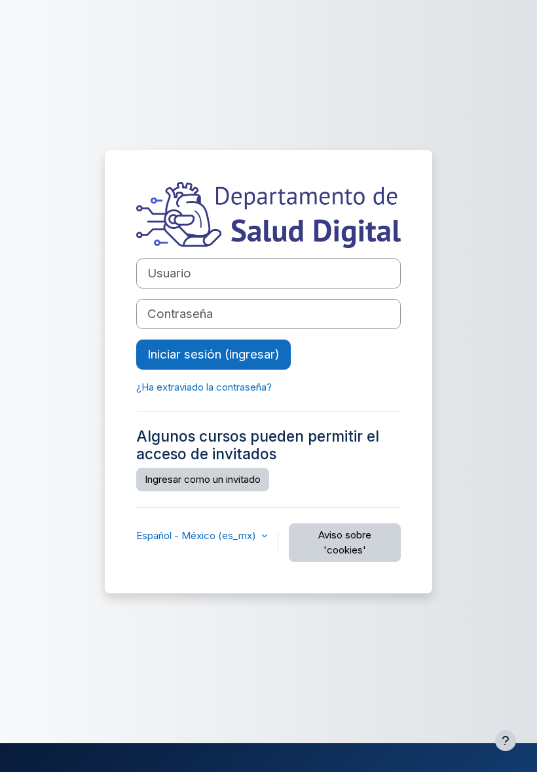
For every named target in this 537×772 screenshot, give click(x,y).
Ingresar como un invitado (203, 479)
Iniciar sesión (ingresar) (213, 354)
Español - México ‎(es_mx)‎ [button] (197, 535)
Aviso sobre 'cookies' (344, 542)
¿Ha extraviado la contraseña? (204, 387)
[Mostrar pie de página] (505, 740)
